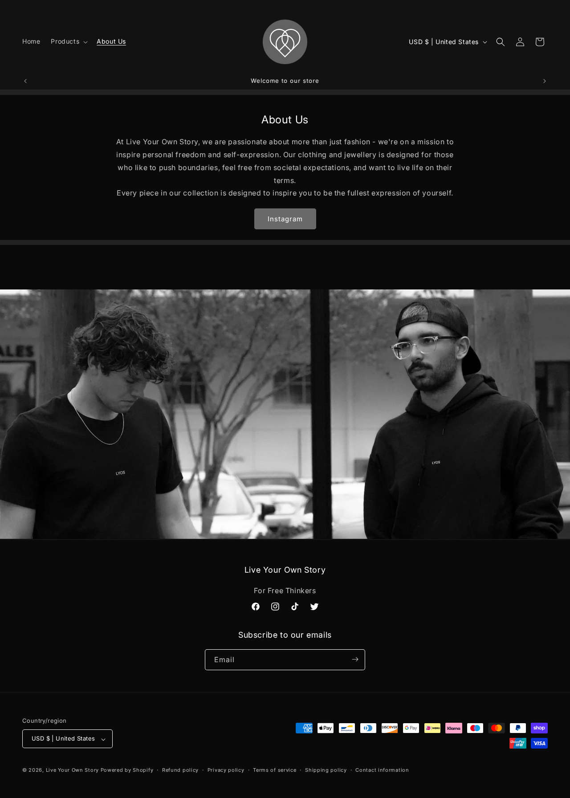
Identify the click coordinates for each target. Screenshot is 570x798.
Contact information (382, 770)
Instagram (285, 219)
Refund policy (180, 770)
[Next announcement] (544, 81)
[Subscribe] (355, 659)
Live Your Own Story (72, 770)
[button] (68, 41)
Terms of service (274, 770)
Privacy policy (226, 770)
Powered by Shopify (127, 770)
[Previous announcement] (25, 81)
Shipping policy (326, 770)
